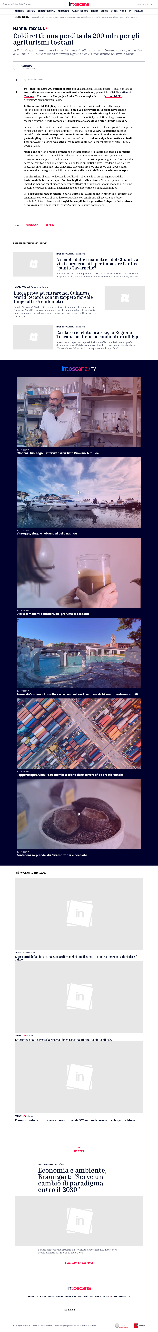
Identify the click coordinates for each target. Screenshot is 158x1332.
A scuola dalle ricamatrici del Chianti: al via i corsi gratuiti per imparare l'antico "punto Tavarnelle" (98, 263)
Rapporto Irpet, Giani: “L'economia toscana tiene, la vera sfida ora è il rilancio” (70, 775)
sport (122, 17)
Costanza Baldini (40, 287)
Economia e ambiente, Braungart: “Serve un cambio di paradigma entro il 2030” (72, 1179)
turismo (134, 17)
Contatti (84, 1326)
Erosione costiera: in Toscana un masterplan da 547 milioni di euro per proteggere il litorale (76, 1120)
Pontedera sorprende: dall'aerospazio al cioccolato (52, 855)
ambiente (19, 11)
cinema (63, 17)
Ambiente (19, 1035)
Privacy (27, 1326)
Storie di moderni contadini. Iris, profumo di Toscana (53, 614)
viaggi (123, 11)
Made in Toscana (29, 28)
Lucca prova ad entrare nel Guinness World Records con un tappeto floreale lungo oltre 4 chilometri (53, 297)
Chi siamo (75, 1326)
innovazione (63, 11)
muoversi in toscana (84, 17)
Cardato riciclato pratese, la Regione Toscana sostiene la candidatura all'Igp (97, 334)
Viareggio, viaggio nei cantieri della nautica (47, 533)
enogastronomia (46, 11)
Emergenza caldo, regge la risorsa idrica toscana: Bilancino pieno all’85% (63, 1040)
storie (114, 11)
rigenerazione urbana (109, 17)
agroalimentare (52, 17)
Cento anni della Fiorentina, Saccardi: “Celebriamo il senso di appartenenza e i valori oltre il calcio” (76, 958)
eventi (97, 17)
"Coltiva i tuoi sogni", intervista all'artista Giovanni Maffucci (58, 453)
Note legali (17, 1326)
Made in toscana (80, 11)
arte (127, 17)
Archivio (92, 1326)
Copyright (65, 1326)
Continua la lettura (79, 1262)
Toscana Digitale (38, 17)
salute (104, 11)
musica (94, 11)
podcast (138, 11)
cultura (31, 11)
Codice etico (47, 1326)
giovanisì (71, 17)
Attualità (19, 952)
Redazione (27, 65)
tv (130, 11)
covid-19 (50, 224)
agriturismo (32, 224)
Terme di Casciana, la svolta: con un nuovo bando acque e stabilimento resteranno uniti (77, 694)
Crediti (56, 1326)
